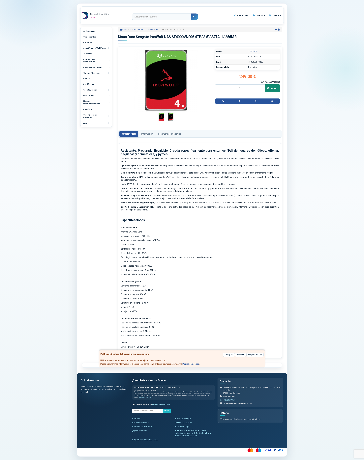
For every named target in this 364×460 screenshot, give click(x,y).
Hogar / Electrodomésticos (91, 102)
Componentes (89, 37)
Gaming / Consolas (91, 73)
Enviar (166, 411)
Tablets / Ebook (90, 90)
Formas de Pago (182, 426)
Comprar (272, 88)
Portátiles (87, 42)
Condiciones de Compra (143, 426)
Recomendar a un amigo (169, 134)
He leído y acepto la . (153, 404)
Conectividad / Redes (92, 67)
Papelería (87, 109)
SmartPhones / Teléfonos (94, 48)
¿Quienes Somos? (140, 430)
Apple (86, 123)
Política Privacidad (140, 422)
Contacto (260, 15)
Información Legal (183, 419)
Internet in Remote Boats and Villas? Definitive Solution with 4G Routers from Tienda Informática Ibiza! (193, 433)
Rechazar (240, 355)
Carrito (276, 15)
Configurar (229, 355)
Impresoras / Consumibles (89, 60)
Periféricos (88, 84)
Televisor (87, 54)
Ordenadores (89, 31)
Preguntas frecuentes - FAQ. (145, 440)
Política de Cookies (190, 364)
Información (147, 134)
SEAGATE (252, 51)
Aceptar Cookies (255, 355)
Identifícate (242, 15)
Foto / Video (88, 96)
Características (128, 134)
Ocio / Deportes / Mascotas (90, 116)
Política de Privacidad (144, 397)
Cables (86, 79)
